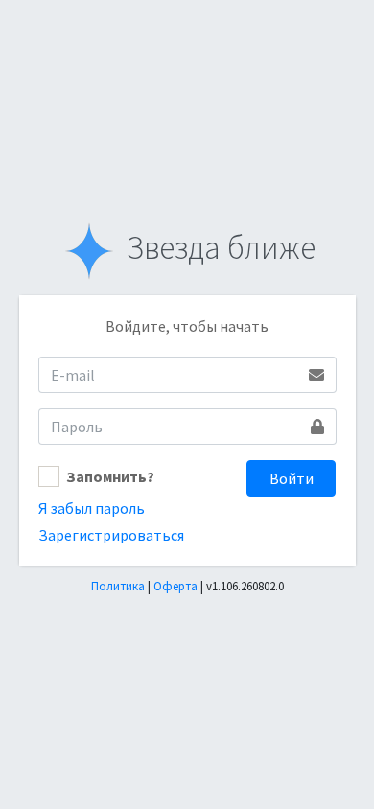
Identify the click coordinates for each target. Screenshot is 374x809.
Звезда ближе (218, 247)
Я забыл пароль (91, 508)
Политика (118, 585)
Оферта (175, 585)
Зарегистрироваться (111, 534)
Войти (291, 478)
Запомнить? (110, 476)
